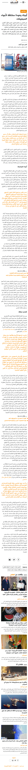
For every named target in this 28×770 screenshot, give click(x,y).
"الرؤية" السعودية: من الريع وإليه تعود (18, 418)
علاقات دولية (18, 570)
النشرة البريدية (7, 766)
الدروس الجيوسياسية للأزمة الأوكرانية (18, 273)
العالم (12, 574)
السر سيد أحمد (23, 44)
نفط (9, 570)
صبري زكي (24, 655)
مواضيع (23, 11)
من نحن (22, 766)
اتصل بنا (15, 766)
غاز (12, 570)
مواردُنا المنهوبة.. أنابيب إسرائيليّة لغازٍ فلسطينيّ (15, 420)
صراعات (24, 570)
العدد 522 (17, 567)
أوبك (12, 567)
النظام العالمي (6, 567)
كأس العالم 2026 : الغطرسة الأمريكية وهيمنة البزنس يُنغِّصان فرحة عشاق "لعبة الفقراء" (15, 594)
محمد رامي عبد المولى (22, 599)
